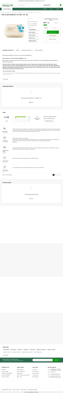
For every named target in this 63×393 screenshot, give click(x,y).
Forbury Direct (32, 349)
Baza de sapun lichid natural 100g (31, 194)
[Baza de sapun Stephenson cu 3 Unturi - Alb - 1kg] (14, 29)
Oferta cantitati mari (21, 371)
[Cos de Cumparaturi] (59, 5)
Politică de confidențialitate (7, 373)
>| (59, 174)
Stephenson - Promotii (51, 349)
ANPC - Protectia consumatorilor (23, 375)
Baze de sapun (14, 12)
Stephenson (21, 12)
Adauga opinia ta (34, 21)
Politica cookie (23, 389)
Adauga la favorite (52, 39)
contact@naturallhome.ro (55, 374)
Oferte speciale (35, 376)
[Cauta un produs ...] (39, 5)
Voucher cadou (35, 375)
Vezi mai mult (5, 79)
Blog (51, 8)
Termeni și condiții (5, 376)
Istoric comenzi (35, 371)
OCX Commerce (35, 392)
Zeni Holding (26, 349)
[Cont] (56, 4)
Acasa (3, 12)
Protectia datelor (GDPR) (32, 389)
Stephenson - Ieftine (6, 352)
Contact (57, 8)
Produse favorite (35, 373)
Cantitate (46, 27)
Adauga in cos (32, 104)
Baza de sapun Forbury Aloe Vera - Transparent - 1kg (31, 98)
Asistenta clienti (20, 369)
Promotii (45, 8)
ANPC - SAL (19, 376)
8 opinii (28, 21)
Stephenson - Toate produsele (27, 352)
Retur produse (20, 373)
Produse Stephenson (38, 352)
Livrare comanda (5, 371)
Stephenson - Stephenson (41, 349)
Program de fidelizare (6, 375)
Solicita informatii (52, 35)
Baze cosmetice (8, 12)
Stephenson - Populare (16, 352)
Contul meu (34, 369)
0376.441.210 (47, 5)
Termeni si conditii (15, 389)
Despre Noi (4, 369)
